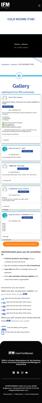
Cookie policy (18, 394)
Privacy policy (7, 394)
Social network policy (32, 394)
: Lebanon (13, 64)
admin (31, 390)
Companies (5, 64)
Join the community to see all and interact (21, 244)
